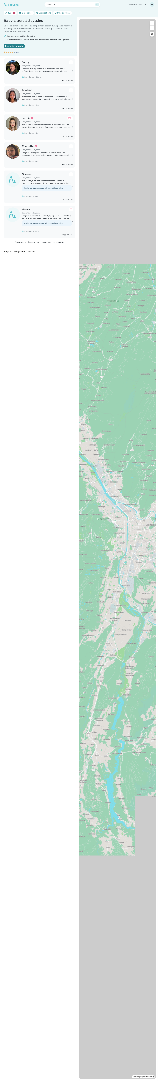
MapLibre (136, 1077)
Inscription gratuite (14, 46)
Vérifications (44, 13)
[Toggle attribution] (153, 1076)
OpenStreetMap (146, 1077)
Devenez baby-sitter (137, 4)
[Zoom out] (152, 27)
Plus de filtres (63, 13)
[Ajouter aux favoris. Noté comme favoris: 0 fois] (71, 62)
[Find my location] (152, 34)
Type (10, 13)
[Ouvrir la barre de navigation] (152, 4)
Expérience (27, 13)
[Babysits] (11, 4)
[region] (117, 549)
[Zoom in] (152, 23)
